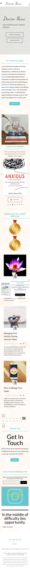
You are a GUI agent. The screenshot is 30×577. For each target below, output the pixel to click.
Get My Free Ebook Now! (20, 294)
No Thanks (20, 296)
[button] (20, 282)
